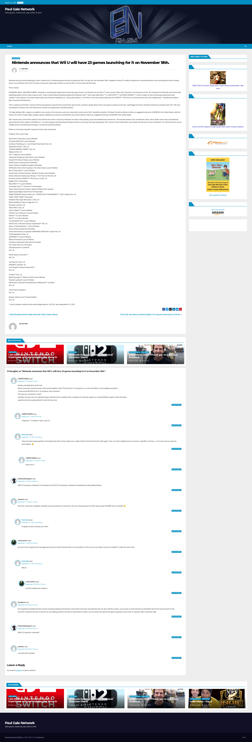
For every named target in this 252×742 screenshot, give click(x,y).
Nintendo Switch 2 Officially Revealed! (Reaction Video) (91, 356)
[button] (245, 46)
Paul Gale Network (20, 9)
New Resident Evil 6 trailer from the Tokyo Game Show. (34, 314)
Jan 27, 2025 (14, 705)
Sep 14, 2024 (135, 705)
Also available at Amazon (218, 195)
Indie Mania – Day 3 (201, 701)
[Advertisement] (200, 224)
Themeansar (40, 737)
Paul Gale (24, 69)
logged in (19, 670)
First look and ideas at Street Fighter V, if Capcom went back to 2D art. (150, 314)
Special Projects (135, 352)
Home (9, 46)
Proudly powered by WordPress (14, 737)
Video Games (15, 58)
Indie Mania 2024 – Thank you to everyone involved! (153, 356)
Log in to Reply (176, 404)
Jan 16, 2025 (75, 705)
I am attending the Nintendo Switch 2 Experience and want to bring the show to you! (32, 357)
